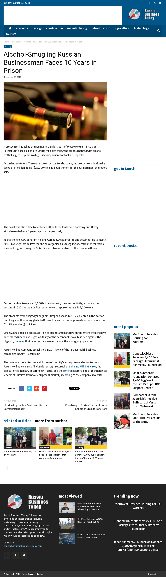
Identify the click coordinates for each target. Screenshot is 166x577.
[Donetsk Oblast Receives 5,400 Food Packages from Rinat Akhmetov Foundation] (55, 438)
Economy (22, 28)
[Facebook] (149, 3)
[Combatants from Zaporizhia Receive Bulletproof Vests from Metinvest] (122, 401)
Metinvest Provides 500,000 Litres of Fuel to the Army (146, 418)
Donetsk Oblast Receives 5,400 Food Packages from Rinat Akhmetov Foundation (55, 454)
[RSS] (154, 3)
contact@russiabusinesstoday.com (23, 546)
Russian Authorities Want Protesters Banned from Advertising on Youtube (89, 506)
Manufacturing (77, 28)
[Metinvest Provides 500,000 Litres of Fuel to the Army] (122, 421)
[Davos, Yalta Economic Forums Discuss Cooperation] (67, 538)
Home (6, 41)
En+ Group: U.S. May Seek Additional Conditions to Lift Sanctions (86, 407)
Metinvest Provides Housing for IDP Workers (145, 338)
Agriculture (122, 28)
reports (79, 155)
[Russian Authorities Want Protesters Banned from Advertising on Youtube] (67, 507)
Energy (37, 28)
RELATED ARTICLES (17, 421)
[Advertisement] (55, 201)
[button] (158, 31)
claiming (19, 341)
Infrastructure (101, 28)
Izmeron (68, 370)
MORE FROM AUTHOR (51, 421)
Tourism (11, 34)
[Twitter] (160, 3)
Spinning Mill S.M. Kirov (82, 366)
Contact (152, 574)
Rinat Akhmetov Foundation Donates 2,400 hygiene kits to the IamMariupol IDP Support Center (146, 380)
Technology (141, 28)
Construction (54, 28)
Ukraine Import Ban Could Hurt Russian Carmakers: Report (26, 407)
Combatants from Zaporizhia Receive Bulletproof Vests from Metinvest (144, 400)
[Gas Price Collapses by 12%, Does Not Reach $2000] (67, 523)
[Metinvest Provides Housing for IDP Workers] (20, 438)
